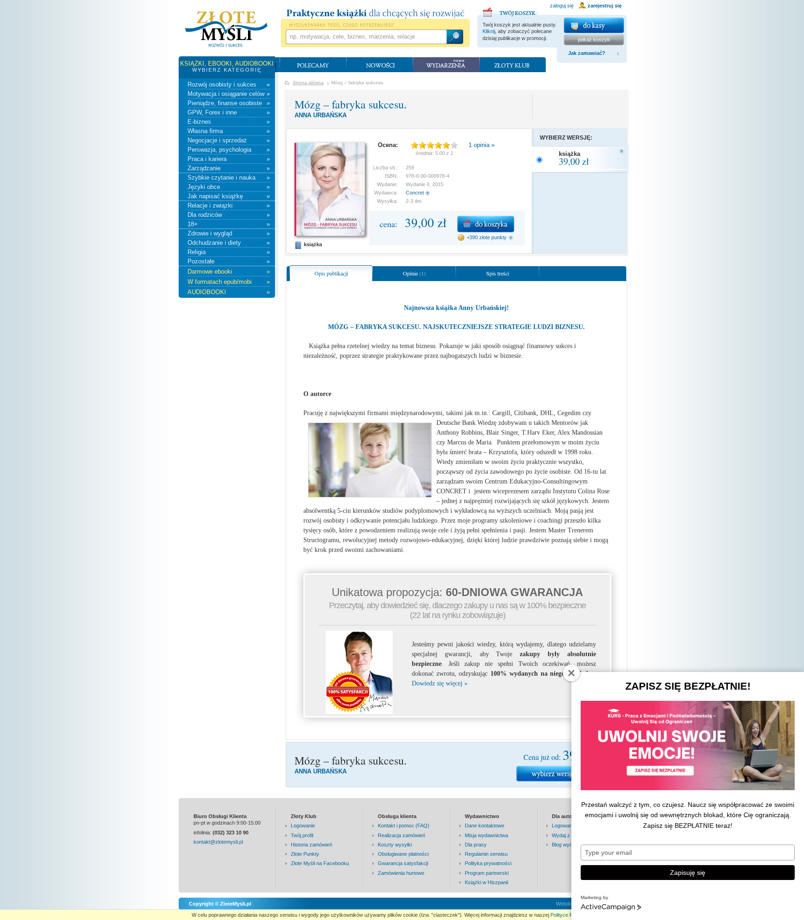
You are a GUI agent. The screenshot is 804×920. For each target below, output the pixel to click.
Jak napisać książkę (229, 196)
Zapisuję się (687, 872)
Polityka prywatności (488, 863)
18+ (229, 224)
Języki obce (229, 186)
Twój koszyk (510, 10)
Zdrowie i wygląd (229, 233)
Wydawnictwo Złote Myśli (226, 29)
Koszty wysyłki (395, 844)
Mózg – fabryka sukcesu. (351, 104)
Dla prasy (476, 844)
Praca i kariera (229, 158)
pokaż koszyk (594, 39)
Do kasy (594, 25)
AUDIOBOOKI (229, 292)
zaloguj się (562, 5)
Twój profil (302, 835)
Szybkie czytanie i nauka (229, 177)
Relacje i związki (229, 205)
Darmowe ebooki (229, 271)
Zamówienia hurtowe (401, 873)
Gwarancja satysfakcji (403, 863)
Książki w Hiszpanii (486, 882)
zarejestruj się (605, 5)
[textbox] (366, 36)
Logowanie (303, 825)
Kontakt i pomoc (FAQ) (403, 825)
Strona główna (308, 82)
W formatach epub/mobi (229, 281)
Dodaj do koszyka (485, 224)
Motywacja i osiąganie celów (229, 93)
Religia (229, 251)
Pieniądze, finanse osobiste (229, 103)
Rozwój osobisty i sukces (229, 84)
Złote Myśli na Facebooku (320, 863)
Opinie (414, 273)
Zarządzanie (229, 168)
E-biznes (229, 121)
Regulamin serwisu (486, 854)
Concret (415, 192)
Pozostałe (229, 261)
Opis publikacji (331, 273)
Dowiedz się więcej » (440, 683)
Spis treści (497, 273)
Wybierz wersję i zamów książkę (565, 773)
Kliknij (488, 31)
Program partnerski (487, 873)
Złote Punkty (305, 854)
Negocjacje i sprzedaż (229, 140)
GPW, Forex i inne (229, 112)
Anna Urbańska (321, 115)
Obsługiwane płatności (403, 854)
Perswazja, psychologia (229, 149)
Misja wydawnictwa (486, 835)
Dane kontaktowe (484, 825)
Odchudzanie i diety (229, 242)
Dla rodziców (229, 214)
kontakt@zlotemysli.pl (218, 842)
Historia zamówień (311, 844)
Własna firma (229, 131)
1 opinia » (482, 144)
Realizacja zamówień (401, 835)
